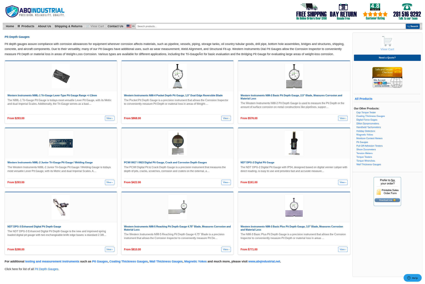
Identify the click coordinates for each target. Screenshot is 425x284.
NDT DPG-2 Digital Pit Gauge (257, 162)
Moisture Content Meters (369, 138)
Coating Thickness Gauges (128, 261)
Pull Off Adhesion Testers (369, 146)
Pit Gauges (100, 261)
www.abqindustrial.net (264, 261)
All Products (363, 98)
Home (10, 26)
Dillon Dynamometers (367, 123)
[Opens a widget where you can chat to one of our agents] (412, 278)
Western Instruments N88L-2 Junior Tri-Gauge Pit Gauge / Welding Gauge (50, 162)
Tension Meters (364, 153)
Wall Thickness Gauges (166, 261)
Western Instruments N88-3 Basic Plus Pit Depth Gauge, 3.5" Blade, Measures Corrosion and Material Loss (292, 228)
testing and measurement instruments (52, 261)
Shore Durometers (366, 149)
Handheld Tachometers (368, 127)
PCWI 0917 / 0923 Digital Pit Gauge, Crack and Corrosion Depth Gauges (165, 162)
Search (414, 26)
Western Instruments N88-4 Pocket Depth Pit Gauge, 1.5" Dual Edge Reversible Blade (173, 95)
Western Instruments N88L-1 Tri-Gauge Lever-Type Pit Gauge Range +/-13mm (52, 95)
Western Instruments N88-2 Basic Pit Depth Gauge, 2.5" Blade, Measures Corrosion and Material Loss (291, 97)
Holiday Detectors (365, 131)
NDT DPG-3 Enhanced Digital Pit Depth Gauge (34, 226)
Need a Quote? (387, 57)
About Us (44, 26)
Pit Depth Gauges (46, 269)
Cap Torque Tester (366, 112)
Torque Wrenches (365, 161)
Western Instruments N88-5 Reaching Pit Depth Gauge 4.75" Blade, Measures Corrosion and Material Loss (177, 228)
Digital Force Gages (366, 120)
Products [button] (27, 26)
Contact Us (115, 26)
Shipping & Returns (69, 26)
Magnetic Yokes (195, 261)
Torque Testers (364, 157)
